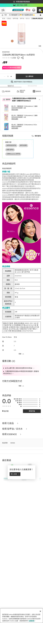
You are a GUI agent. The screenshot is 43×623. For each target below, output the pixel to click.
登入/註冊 (14, 474)
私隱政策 (31, 621)
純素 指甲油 (10, 149)
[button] (40, 10)
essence (6, 52)
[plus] (11, 76)
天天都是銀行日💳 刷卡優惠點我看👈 (20, 15)
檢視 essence (9, 434)
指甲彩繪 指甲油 (11, 145)
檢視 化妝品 (8, 423)
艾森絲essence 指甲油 (13, 154)
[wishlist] (18, 57)
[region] (21, 615)
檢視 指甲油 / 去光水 (12, 429)
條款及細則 (14, 110)
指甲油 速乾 (23, 145)
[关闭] (40, 611)
